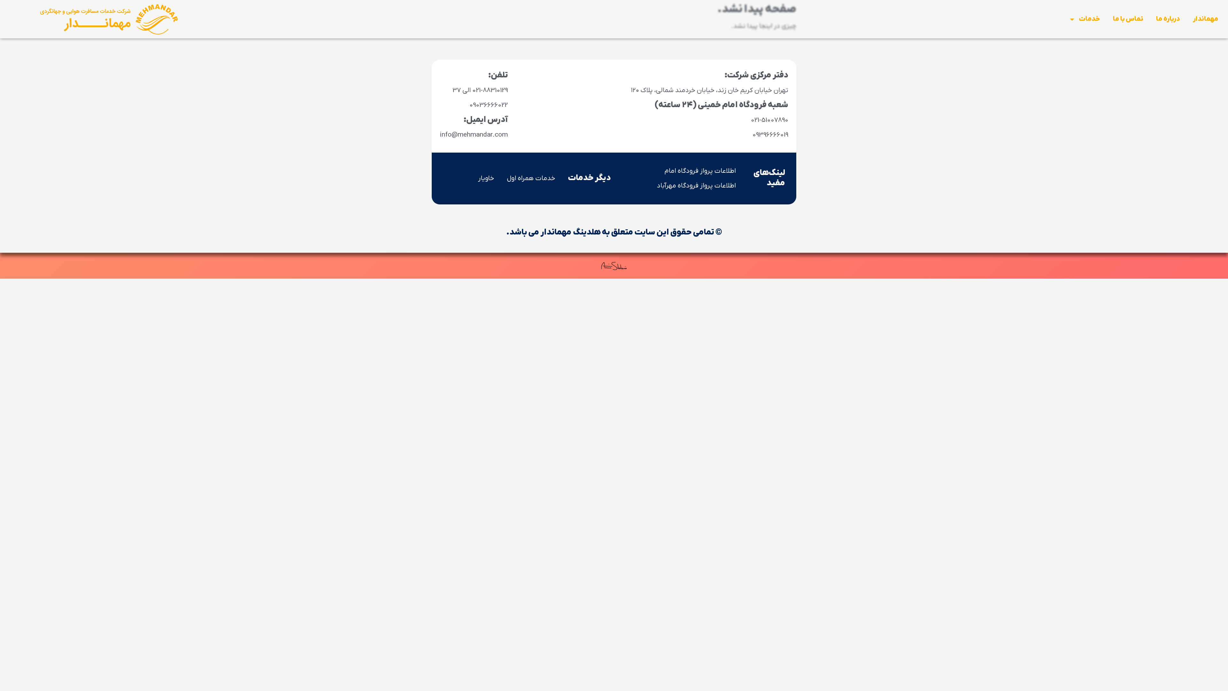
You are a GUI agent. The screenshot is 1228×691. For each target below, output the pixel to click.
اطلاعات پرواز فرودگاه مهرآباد (696, 185)
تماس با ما (1128, 19)
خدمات (1089, 19)
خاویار (486, 178)
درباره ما (1168, 19)
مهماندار (1205, 19)
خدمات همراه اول (531, 178)
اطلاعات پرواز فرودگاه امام (700, 171)
